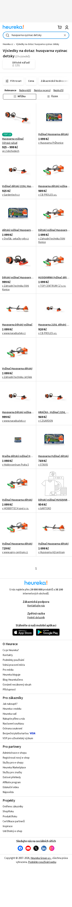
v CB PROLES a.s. (47, 195)
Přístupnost (9, 689)
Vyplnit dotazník (36, 617)
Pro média (8, 670)
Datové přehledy (12, 777)
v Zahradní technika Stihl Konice (51, 240)
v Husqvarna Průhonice (50, 143)
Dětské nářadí (9, 143)
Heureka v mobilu (12, 709)
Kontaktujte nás (36, 606)
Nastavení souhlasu (13, 724)
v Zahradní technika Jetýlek (17, 377)
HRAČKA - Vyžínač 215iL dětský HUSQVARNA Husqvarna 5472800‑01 (54, 412)
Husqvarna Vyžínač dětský (53, 456)
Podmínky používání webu (42, 862)
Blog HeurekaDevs (13, 680)
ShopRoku (8, 811)
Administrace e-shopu (15, 753)
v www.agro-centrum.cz (15, 552)
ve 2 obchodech (10, 151)
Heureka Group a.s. (41, 858)
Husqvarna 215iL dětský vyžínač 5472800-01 (54, 325)
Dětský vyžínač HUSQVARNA (54, 500)
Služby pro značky (12, 772)
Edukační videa (11, 787)
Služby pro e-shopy (13, 763)
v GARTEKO (44, 508)
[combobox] (36, 35)
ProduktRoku (10, 816)
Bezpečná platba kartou (16, 733)
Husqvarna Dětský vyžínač (17, 325)
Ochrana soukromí (12, 728)
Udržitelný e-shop (12, 831)
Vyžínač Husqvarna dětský (53, 134)
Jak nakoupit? (10, 704)
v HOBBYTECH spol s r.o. (15, 508)
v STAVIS (43, 465)
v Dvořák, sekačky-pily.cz (15, 239)
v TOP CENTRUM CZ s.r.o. (52, 286)
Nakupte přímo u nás (14, 719)
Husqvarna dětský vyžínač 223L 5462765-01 (54, 186)
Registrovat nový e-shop (16, 758)
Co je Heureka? (11, 650)
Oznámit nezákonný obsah (17, 685)
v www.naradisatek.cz (14, 333)
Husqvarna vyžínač (13, 139)
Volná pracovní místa (14, 665)
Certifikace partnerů (14, 821)
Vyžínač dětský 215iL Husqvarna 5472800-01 (18, 186)
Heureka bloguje (11, 675)
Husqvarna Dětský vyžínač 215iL (18, 412)
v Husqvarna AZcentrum (51, 552)
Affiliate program (12, 782)
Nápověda (8, 792)
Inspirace (8, 826)
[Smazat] (65, 35)
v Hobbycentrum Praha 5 (15, 465)
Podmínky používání (13, 660)
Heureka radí (9, 714)
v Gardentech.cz (11, 195)
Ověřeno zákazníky (13, 806)
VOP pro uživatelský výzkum (18, 738)
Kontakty (8, 655)
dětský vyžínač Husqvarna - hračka (18, 230)
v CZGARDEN (45, 421)
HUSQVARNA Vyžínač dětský (54, 277)
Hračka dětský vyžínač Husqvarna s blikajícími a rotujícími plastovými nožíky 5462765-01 (18, 456)
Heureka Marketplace (14, 767)
